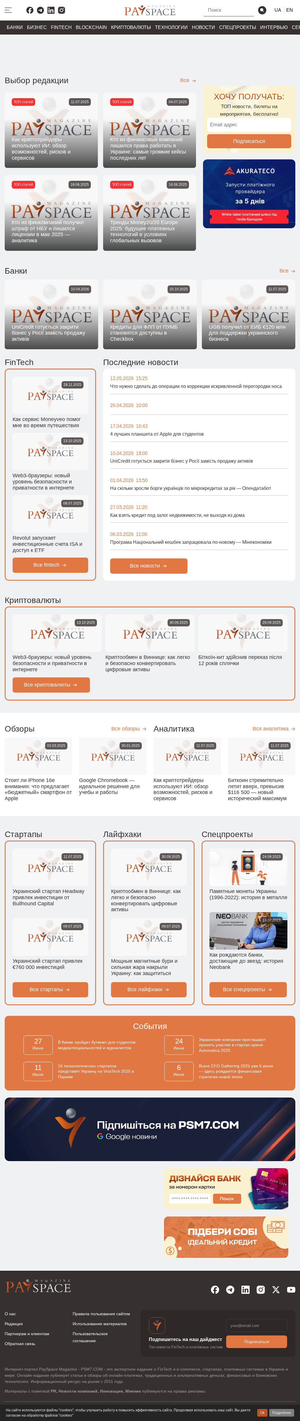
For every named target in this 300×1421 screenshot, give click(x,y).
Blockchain (91, 27)
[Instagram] (61, 10)
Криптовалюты (131, 27)
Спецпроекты (237, 27)
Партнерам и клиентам (27, 1333)
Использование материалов (100, 1323)
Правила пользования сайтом (101, 1313)
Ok (262, 1413)
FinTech (61, 27)
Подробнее (281, 1413)
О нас (10, 1313)
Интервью (274, 27)
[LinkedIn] (50, 10)
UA (278, 10)
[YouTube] (291, 1290)
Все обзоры (126, 729)
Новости (203, 27)
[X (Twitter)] (276, 1290)
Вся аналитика (271, 729)
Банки (15, 27)
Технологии (171, 27)
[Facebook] (29, 10)
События (150, 1026)
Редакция (14, 1323)
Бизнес (37, 27)
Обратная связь (20, 1343)
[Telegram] (40, 10)
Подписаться (249, 141)
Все (185, 80)
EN (289, 10)
